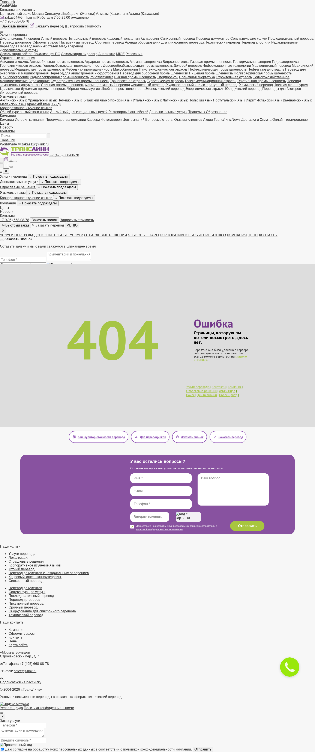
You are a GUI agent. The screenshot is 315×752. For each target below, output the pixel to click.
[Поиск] (48, 135)
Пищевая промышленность (211, 73)
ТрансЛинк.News (227, 119)
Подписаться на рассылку (20, 682)
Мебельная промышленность (89, 69)
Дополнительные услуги (19, 50)
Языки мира (227, 391)
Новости (7, 127)
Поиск (190, 395)
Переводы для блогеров (281, 89)
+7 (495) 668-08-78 (14, 21)
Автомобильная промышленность (57, 61)
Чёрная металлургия (83, 89)
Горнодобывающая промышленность (72, 65)
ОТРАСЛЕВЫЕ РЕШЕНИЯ (105, 235)
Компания (8, 116)
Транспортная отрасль (128, 81)
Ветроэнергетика (176, 61)
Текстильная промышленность (261, 81)
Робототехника (101, 77)
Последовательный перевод (291, 38)
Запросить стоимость (82, 26)
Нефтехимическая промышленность (217, 69)
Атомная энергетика (146, 61)
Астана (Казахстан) (144, 13)
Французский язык (42, 100)
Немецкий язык (69, 100)
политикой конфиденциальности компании (159, 529)
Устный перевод (54, 38)
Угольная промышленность (62, 85)
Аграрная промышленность (107, 61)
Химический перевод (256, 85)
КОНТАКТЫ (268, 235)
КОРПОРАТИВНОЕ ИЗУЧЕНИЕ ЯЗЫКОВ (193, 235)
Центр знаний (133, 119)
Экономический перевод (164, 89)
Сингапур (52, 13)
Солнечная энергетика (197, 77)
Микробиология (125, 69)
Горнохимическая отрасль (21, 65)
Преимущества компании (65, 119)
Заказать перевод (49, 26)
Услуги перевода (13, 34)
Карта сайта (18, 645)
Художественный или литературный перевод (202, 85)
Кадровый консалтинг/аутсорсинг (132, 38)
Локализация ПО (46, 54)
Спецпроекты (167, 77)
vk (1, 678)
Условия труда (11, 708)
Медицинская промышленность (39, 69)
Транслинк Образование (207, 112)
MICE (120, 54)
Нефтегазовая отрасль (266, 69)
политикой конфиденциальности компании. (158, 749)
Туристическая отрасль (165, 81)
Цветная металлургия (291, 85)
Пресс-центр (228, 395)
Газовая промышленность (211, 61)
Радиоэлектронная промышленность (59, 77)
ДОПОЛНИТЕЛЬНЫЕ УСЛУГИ (58, 235)
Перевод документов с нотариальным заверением (49, 573)
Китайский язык (95, 100)
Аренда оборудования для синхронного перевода (164, 42)
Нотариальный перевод (87, 38)
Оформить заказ (45, 42)
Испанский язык (269, 100)
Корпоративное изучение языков (26, 108)
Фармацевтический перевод (107, 85)
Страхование (39, 81)
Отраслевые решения (17, 58)
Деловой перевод (188, 65)
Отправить (247, 526)
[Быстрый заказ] (1, 160)
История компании (30, 119)
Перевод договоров (16, 42)
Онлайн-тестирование (290, 119)
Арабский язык (38, 104)
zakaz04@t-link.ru (18, 17)
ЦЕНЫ (253, 235)
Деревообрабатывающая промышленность (138, 65)
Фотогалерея (111, 119)
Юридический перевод (243, 89)
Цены (4, 123)
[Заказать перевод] (6, 160)
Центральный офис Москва (22, 13)
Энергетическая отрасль (204, 89)
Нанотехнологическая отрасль (163, 69)
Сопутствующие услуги (249, 38)
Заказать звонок (14, 26)
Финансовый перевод (148, 85)
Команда (7, 119)
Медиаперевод (71, 46)
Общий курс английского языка (24, 112)
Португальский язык (229, 100)
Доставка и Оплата (256, 119)
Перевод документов (213, 38)
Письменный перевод (76, 42)
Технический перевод (223, 42)
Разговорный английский (128, 112)
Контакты (7, 131)
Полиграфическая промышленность (263, 73)
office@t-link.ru (25, 671)
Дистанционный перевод (20, 38)
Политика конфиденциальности (49, 708)
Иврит (251, 100)
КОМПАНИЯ (237, 235)
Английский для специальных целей (79, 112)
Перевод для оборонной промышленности (154, 73)
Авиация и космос (14, 61)
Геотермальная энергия (252, 61)
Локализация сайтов (16, 54)
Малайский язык (13, 104)
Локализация (19, 557)
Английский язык (13, 100)
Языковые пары (13, 96)
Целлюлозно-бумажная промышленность (33, 89)
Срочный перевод (109, 42)
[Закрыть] (1, 240)
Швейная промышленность (122, 89)
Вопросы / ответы (159, 119)
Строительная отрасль (234, 77)
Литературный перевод (19, 92)
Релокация (134, 54)
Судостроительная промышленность (80, 81)
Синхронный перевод (177, 38)
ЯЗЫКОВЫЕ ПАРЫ (143, 235)
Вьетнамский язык (297, 100)
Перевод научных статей (38, 46)
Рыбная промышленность (135, 77)
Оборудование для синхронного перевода (42, 611)
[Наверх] (1, 713)
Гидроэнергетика (285, 61)
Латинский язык (175, 100)
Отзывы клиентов (188, 119)
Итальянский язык (147, 100)
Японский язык (120, 100)
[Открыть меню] (1, 32)
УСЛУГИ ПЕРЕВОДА (16, 235)
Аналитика (106, 54)
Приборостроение (14, 77)
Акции (208, 119)
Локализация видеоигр (79, 54)
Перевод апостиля (255, 42)
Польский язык (200, 100)
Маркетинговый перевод (271, 65)
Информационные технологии (226, 65)
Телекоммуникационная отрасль (210, 81)
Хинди (56, 104)
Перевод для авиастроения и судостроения (84, 73)
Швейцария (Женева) (78, 13)
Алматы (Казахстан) (112, 13)
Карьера (93, 119)
